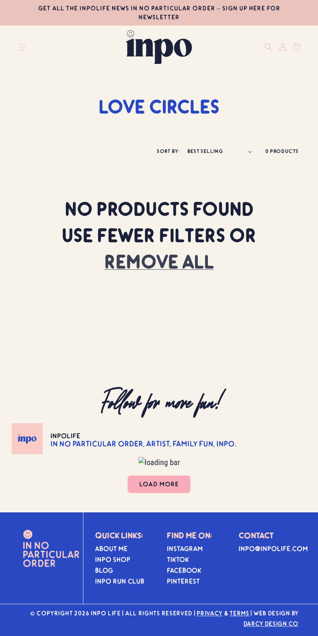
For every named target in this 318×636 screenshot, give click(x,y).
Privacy (210, 613)
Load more (159, 484)
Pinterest (183, 581)
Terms (239, 613)
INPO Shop (112, 559)
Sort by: (168, 151)
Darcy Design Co (271, 623)
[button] (22, 47)
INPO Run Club (119, 581)
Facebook (184, 570)
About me (111, 548)
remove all (159, 262)
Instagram (185, 548)
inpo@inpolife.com (273, 548)
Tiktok (178, 559)
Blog (104, 570)
